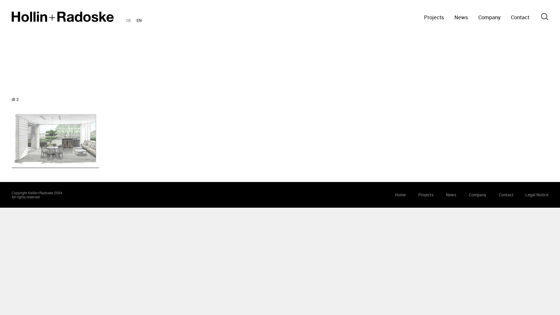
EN (139, 20)
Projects (434, 17)
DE (128, 20)
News (461, 17)
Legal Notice (536, 194)
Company (489, 17)
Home (63, 17)
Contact (520, 17)
